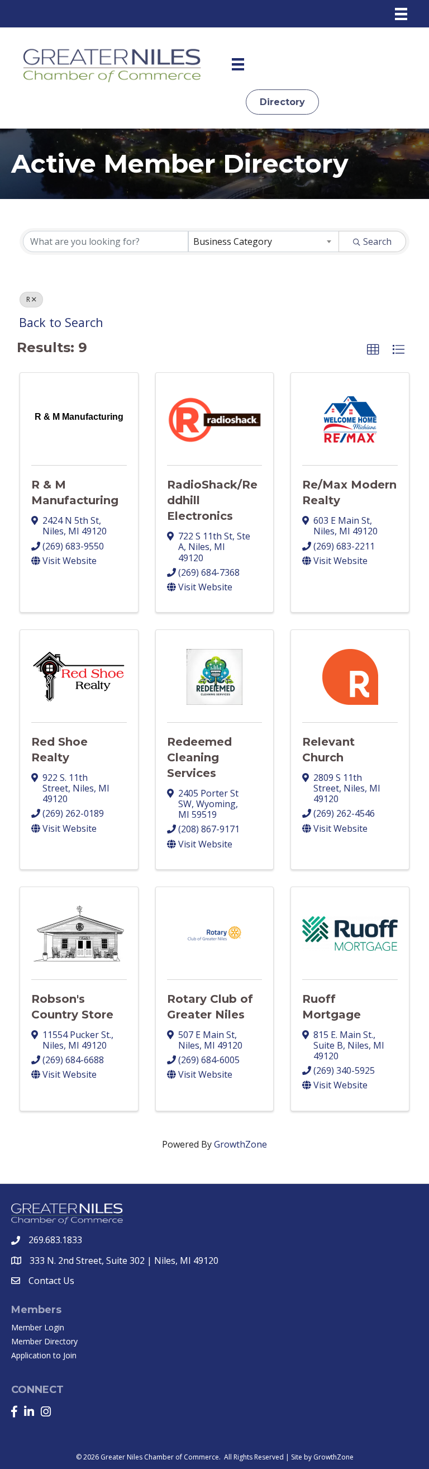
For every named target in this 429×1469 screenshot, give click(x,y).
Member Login (37, 1327)
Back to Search (61, 322)
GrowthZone (240, 1144)
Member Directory (44, 1341)
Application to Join (44, 1355)
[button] (373, 350)
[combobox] (263, 241)
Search (377, 241)
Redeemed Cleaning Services (199, 757)
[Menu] (401, 14)
